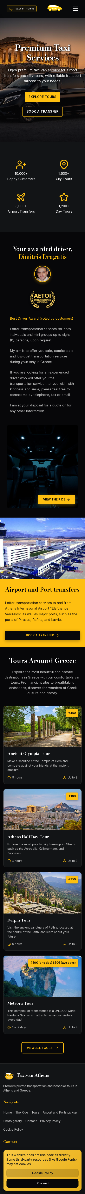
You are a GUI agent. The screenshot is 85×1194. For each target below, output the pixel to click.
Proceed (42, 1183)
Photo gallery (12, 1121)
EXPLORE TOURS (43, 97)
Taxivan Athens (24, 8)
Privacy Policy (50, 1121)
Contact (31, 1121)
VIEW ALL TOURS (40, 1048)
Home (7, 1112)
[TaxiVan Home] (55, 9)
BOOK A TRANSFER (43, 111)
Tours (35, 1112)
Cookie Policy (13, 1129)
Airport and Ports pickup (60, 1112)
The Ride (21, 1112)
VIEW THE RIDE (54, 499)
